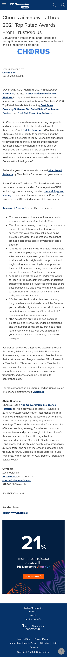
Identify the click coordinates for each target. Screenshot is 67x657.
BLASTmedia (10, 476)
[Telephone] (54, 5)
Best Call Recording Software (35, 113)
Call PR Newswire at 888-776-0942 (34, 627)
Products (33, 611)
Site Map (44, 643)
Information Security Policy (23, 643)
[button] (33, 51)
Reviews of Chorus (13, 208)
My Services (32, 619)
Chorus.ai (8, 93)
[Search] (63, 5)
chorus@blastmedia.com (16, 480)
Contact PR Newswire (33, 608)
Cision (39, 652)
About (33, 615)
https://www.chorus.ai (15, 513)
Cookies (34, 647)
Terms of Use (23, 639)
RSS (55, 643)
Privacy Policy (41, 639)
